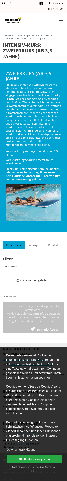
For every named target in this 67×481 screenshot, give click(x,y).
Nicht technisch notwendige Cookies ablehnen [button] (33, 469)
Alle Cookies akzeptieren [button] (34, 459)
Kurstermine (14, 245)
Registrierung (56, 9)
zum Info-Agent (47, 329)
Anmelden (58, 4)
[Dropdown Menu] (61, 20)
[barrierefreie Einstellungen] (41, 4)
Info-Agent (35, 245)
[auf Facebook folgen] (11, 3)
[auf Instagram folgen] (4, 3)
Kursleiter (54, 245)
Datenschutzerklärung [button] (21, 449)
